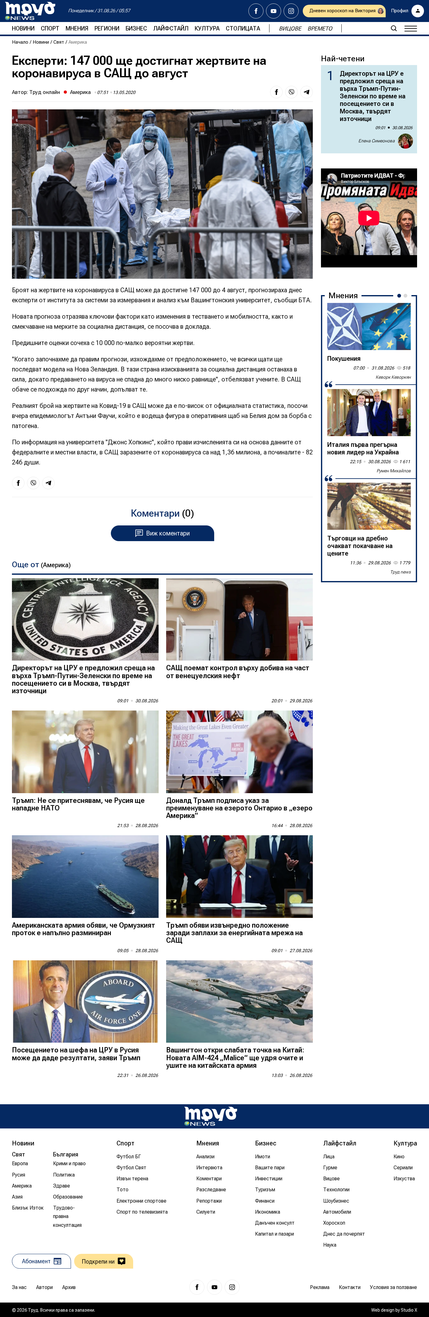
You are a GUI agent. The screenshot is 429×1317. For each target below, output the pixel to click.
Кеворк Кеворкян (393, 377)
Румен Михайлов (394, 470)
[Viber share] (291, 92)
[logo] (30, 11)
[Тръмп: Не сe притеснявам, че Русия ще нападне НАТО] (85, 752)
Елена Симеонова (376, 140)
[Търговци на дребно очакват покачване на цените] (369, 506)
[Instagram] (291, 11)
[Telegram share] (306, 92)
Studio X (409, 1310)
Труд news (400, 571)
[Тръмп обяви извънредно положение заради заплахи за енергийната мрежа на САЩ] (239, 876)
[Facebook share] (276, 92)
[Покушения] (369, 326)
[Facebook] (255, 11)
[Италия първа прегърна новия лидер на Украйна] (369, 412)
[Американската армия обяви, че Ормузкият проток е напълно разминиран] (85, 876)
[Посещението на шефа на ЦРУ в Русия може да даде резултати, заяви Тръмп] (85, 1001)
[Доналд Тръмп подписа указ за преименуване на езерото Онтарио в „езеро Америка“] (239, 752)
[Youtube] (273, 11)
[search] (394, 28)
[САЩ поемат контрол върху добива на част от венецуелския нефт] (239, 619)
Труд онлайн (44, 92)
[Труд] (210, 1116)
